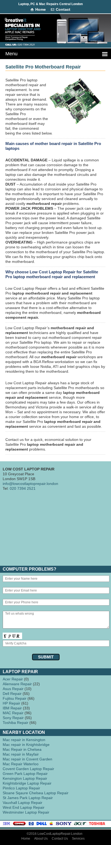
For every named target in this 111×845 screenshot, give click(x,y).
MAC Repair (13, 713)
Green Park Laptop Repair (25, 773)
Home (40, 9)
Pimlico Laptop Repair (21, 788)
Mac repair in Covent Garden (27, 759)
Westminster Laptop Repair (26, 812)
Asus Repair (13, 689)
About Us (41, 838)
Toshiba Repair (15, 722)
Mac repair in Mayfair (21, 754)
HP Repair (11, 703)
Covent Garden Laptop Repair (28, 769)
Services (78, 838)
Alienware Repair (17, 684)
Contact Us (60, 838)
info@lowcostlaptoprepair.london (30, 483)
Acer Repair (13, 679)
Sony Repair (13, 718)
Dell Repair (12, 693)
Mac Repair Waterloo (21, 764)
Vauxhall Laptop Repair (22, 802)
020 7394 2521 (23, 488)
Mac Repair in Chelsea (22, 749)
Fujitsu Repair (14, 698)
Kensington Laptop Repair (25, 778)
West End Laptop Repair (23, 807)
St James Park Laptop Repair (28, 798)
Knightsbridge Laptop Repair (27, 783)
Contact (63, 9)
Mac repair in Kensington (24, 740)
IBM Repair (12, 708)
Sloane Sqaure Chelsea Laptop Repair (35, 793)
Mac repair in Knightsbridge (26, 744)
